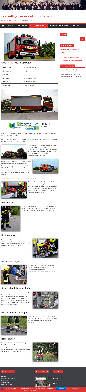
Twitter (56, 384)
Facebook (56, 378)
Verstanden (61, 388)
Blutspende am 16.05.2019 (67, 55)
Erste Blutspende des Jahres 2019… (70, 57)
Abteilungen (22, 25)
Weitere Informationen (73, 388)
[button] (14, 26)
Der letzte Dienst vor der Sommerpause (71, 49)
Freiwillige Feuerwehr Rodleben (26, 16)
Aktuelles (10, 25)
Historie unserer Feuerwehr (59, 25)
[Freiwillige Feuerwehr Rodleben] (43, 1)
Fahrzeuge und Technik (37, 25)
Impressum (74, 25)
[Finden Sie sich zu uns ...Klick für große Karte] (42, 378)
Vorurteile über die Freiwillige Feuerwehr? (71, 60)
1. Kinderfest (63, 52)
